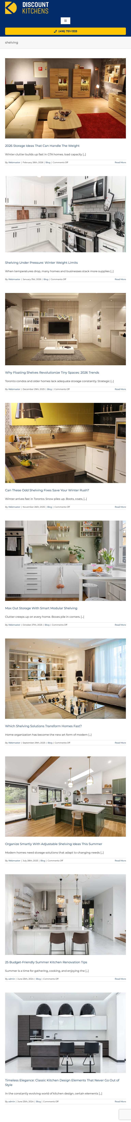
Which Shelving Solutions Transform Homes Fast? (43, 726)
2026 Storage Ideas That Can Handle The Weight (42, 146)
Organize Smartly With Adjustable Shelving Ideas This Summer (53, 844)
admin (11, 979)
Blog (48, 162)
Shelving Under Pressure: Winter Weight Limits (41, 263)
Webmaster (14, 162)
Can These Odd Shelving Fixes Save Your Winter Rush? (47, 490)
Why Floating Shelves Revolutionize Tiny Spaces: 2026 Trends (52, 372)
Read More (120, 162)
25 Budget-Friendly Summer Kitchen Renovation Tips (46, 962)
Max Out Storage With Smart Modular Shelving (41, 608)
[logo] (27, 3)
